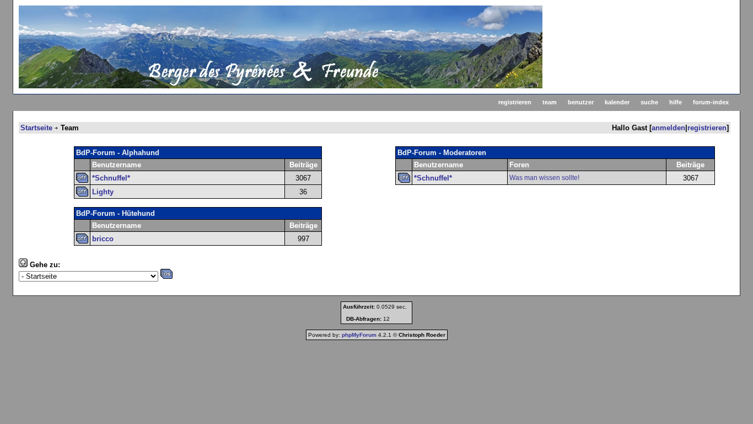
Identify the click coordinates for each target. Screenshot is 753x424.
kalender (617, 102)
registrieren (514, 102)
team (549, 102)
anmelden (668, 128)
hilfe (675, 102)
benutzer (581, 102)
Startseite (36, 128)
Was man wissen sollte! (544, 177)
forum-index (711, 102)
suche (649, 102)
